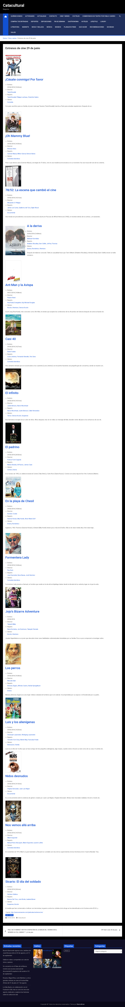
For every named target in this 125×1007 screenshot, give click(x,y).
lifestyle (94, 21)
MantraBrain (81, 1004)
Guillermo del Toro (25, 208)
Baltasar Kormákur (33, 238)
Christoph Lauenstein (14, 735)
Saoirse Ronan (12, 519)
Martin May (23, 740)
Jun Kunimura (22, 629)
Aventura (42, 248)
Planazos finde (70, 27)
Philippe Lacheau (22, 97)
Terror (9, 416)
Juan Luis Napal (24, 789)
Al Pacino (20, 465)
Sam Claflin (42, 243)
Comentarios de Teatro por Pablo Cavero (98, 16)
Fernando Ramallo (23, 356)
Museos (58, 27)
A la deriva (34, 226)
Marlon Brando (12, 465)
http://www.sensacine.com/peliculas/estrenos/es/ (26, 912)
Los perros (12, 668)
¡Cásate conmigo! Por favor (24, 79)
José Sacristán (12, 575)
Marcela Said (11, 681)
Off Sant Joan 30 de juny (109, 930)
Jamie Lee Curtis (12, 208)
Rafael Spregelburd (34, 686)
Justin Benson (12, 406)
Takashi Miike (11, 624)
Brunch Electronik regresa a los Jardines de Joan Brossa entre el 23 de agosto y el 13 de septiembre (17, 953)
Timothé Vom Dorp (13, 740)
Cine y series (64, 16)
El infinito (11, 393)
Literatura (15, 27)
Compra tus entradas (19, 21)
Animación (10, 745)
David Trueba (11, 351)
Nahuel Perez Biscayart (14, 843)
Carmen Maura (12, 154)
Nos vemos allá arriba (20, 825)
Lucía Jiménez (12, 356)
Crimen (9, 470)
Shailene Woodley (32, 243)
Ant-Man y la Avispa (19, 285)
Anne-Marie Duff (30, 519)
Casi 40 (10, 339)
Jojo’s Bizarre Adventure (22, 611)
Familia (17, 745)
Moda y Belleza (38, 27)
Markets (25, 27)
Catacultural (13, 5)
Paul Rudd (10, 302)
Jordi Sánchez (30, 575)
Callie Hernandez (34, 411)
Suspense (25, 416)
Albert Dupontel (12, 838)
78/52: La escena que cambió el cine (30, 190)
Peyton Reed (11, 297)
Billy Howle (20, 519)
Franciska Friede (33, 740)
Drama (29, 248)
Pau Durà (10, 570)
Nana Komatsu (12, 629)
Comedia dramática (13, 159)
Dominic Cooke (12, 514)
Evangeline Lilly (19, 302)
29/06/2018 (11, 918)
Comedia (10, 102)
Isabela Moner (30, 899)
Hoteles (84, 21)
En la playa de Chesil (19, 501)
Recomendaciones (97, 27)
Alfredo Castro (23, 686)
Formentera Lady (17, 557)
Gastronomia (73, 21)
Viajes (13, 32)
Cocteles (75, 16)
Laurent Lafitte (38, 843)
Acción (9, 307)
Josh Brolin (22, 899)
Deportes (34, 21)
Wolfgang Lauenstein (28, 735)
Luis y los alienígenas (20, 722)
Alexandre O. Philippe (14, 203)
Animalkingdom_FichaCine (51, 950)
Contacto (53, 16)
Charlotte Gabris (33, 97)
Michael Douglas (29, 302)
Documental (11, 213)
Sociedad (110, 27)
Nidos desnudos (16, 776)
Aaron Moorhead (22, 406)
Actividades (29, 16)
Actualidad (41, 16)
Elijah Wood (35, 208)
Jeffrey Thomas (52, 243)
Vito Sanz (33, 356)
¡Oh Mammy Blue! (17, 136)
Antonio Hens (11, 149)
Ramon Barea (31, 154)
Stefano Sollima (12, 894)
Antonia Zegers (12, 686)
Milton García (21, 154)
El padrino (12, 447)
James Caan (28, 465)
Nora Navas (21, 575)
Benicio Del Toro (12, 899)
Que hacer (83, 27)
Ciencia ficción (23, 307)
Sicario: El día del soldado (23, 881)
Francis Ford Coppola (14, 460)
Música (49, 27)
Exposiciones (46, 21)
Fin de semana (59, 21)
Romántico (35, 248)
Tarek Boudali (11, 92)
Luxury (103, 21)
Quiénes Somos (16, 16)
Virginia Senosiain (13, 789)
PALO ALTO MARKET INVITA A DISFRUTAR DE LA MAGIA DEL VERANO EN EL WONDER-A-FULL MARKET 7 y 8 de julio (32, 931)
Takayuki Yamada (32, 629)
